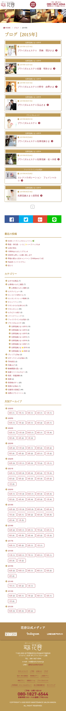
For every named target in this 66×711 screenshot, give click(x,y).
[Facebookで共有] (12, 219)
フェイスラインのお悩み (17, 319)
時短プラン (21, 680)
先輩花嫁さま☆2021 (19, 344)
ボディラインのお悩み (16, 358)
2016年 (10, 550)
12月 (10, 432)
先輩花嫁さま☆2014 (19, 330)
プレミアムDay (13, 354)
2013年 (10, 591)
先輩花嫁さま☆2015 (19, 333)
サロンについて (23, 671)
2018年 (10, 525)
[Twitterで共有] (26, 219)
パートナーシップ (14, 316)
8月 (10, 413)
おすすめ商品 (13, 280)
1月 (48, 413)
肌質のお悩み (13, 386)
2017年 (10, 540)
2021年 (10, 468)
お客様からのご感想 (15, 284)
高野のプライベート (15, 393)
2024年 (10, 428)
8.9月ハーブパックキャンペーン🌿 (21, 241)
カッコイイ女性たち (15, 295)
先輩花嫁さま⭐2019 (19, 347)
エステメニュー (14, 291)
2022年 (10, 458)
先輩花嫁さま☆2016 (19, 337)
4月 (38, 413)
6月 (29, 422)
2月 (48, 422)
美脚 (9, 379)
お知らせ (39, 671)
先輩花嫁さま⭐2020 (19, 351)
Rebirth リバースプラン (17, 262)
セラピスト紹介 (14, 312)
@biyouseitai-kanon (35, 664)
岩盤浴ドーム (31, 680)
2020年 (10, 489)
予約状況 (11, 361)
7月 (20, 413)
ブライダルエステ (14, 323)
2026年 (10, 408)
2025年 (10, 418)
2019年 (10, 504)
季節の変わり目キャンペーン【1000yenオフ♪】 (26, 258)
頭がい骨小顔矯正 (22, 676)
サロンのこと (13, 309)
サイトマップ (51, 685)
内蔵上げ (11, 365)
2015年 (10, 566)
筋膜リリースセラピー (16, 372)
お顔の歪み (12, 248)
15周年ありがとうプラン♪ (18, 251)
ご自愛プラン (45, 676)
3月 (29, 453)
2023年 (10, 443)
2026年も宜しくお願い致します (20, 255)
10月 (10, 422)
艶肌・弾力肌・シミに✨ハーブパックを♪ (24, 244)
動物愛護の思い (14, 368)
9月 (38, 432)
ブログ (46, 671)
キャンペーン (13, 302)
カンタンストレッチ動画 (17, 298)
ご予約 (32, 671)
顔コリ (10, 265)
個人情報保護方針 (39, 685)
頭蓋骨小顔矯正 (14, 389)
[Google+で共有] (40, 219)
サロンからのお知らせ (16, 305)
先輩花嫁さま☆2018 (19, 340)
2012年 (10, 606)
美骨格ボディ (13, 382)
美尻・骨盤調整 (14, 375)
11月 (20, 432)
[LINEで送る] (54, 219)
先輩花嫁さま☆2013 (19, 326)
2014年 (10, 581)
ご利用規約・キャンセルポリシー (21, 685)
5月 (29, 413)
